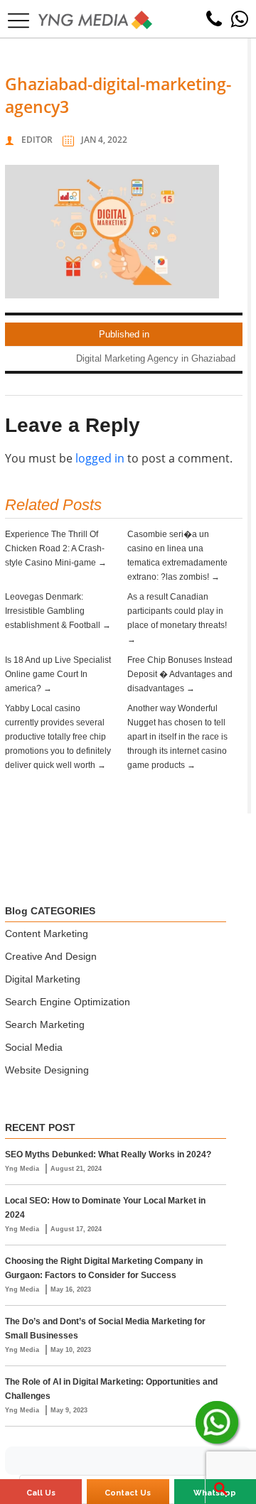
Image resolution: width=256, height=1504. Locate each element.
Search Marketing (45, 1024)
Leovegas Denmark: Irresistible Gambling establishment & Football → (58, 611)
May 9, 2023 (68, 1410)
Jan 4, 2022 (104, 140)
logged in (99, 458)
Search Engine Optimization (67, 1001)
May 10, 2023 (70, 1349)
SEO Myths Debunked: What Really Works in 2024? (108, 1154)
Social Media (34, 1047)
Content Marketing (46, 933)
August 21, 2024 (76, 1168)
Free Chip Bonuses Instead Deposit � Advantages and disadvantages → (180, 674)
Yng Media (23, 1168)
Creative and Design (51, 956)
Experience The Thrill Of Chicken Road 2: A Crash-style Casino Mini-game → (56, 548)
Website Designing (47, 1070)
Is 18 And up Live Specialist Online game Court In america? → (58, 674)
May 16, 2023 (70, 1289)
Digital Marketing (42, 979)
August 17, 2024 (76, 1229)
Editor (37, 140)
